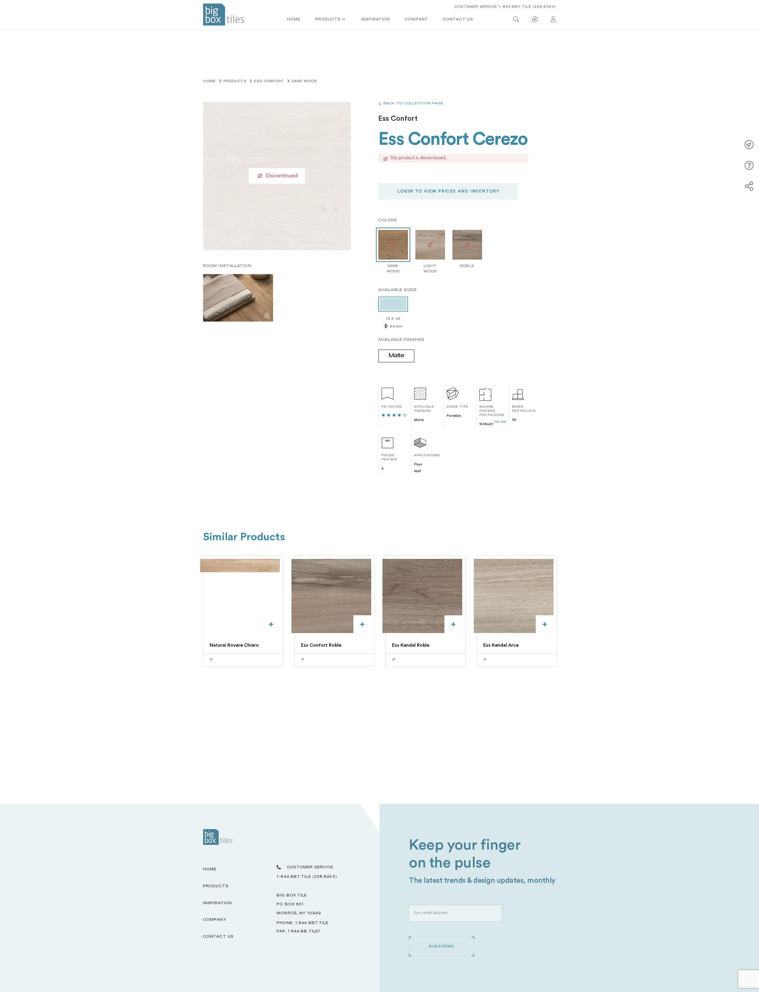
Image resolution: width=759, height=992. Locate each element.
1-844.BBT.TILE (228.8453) (307, 877)
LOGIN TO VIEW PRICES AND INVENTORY (448, 191)
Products (328, 19)
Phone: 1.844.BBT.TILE (303, 923)
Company (416, 19)
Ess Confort (269, 81)
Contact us (458, 19)
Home (293, 19)
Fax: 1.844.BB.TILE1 (298, 931)
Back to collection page (413, 103)
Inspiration (375, 19)
